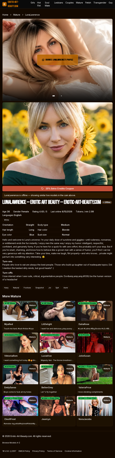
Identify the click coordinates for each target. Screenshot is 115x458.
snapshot (39, 288)
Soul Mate (47, 4)
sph (57, 288)
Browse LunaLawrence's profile (59, 60)
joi (49, 288)
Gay (111, 2)
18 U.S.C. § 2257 (9, 451)
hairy (6, 288)
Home (5, 14)
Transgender (99, 2)
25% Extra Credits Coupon (61, 189)
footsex (27, 288)
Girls (33, 2)
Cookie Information (73, 451)
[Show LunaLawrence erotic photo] (53, 96)
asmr (65, 288)
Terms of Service (54, 451)
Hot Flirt (39, 4)
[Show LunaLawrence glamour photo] (61, 96)
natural (16, 288)
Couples (69, 2)
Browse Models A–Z (11, 443)
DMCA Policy (24, 451)
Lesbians (58, 2)
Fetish (88, 2)
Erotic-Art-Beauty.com (11, 4)
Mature (79, 2)
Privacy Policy (38, 451)
